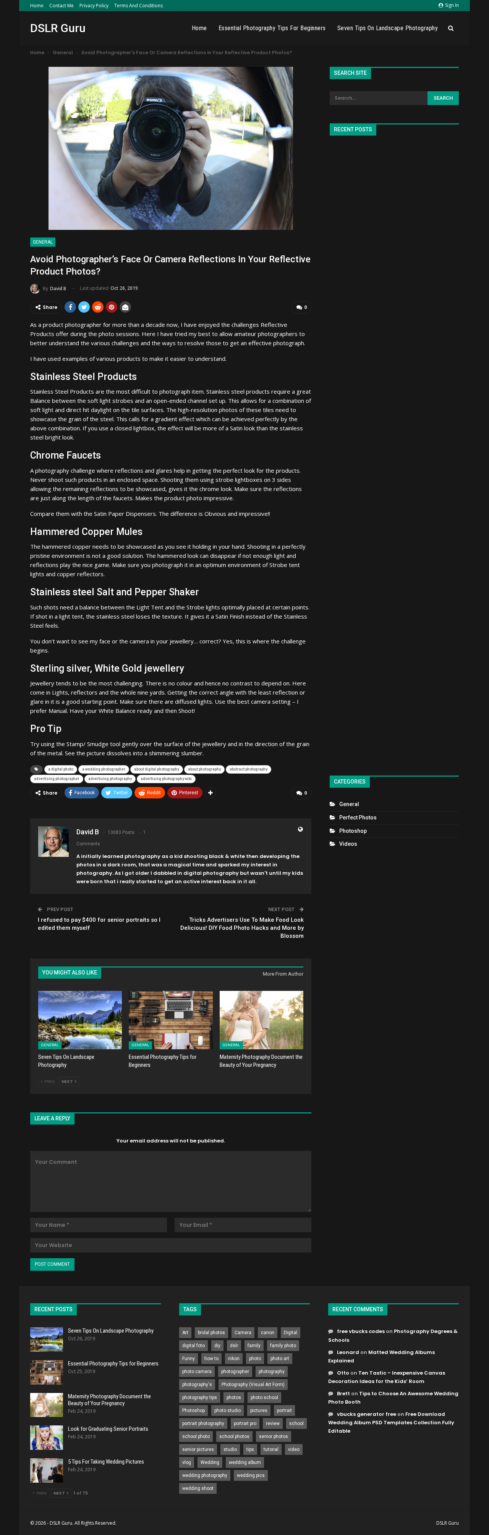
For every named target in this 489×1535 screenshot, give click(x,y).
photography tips (199, 1397)
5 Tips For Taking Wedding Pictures (106, 1461)
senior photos (273, 1436)
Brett (343, 1393)
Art (185, 1332)
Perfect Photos (358, 817)
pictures (258, 1410)
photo (255, 1358)
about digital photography (156, 769)
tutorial (271, 1449)
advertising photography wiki (166, 779)
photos (234, 1397)
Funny (188, 1358)
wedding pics (251, 1475)
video (294, 1449)
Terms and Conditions (138, 5)
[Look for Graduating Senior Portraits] (46, 1437)
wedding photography (204, 1475)
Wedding (210, 1462)
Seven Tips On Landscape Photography (387, 28)
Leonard (348, 1352)
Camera (243, 1332)
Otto (343, 1373)
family (254, 1345)
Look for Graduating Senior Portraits (108, 1428)
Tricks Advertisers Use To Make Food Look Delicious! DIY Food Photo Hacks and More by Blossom (242, 927)
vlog (186, 1462)
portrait (284, 1410)
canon (267, 1332)
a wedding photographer (103, 769)
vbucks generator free (366, 1414)
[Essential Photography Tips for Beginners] (170, 1020)
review (273, 1423)
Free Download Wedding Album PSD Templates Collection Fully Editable (391, 1423)
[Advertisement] (394, 452)
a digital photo (60, 769)
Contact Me (61, 5)
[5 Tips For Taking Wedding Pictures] (46, 1470)
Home (37, 5)
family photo (283, 1345)
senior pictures (198, 1449)
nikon (234, 1358)
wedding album (245, 1462)
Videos (348, 844)
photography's (197, 1384)
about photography (204, 769)
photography (272, 1371)
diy (217, 1345)
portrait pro (245, 1423)
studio (230, 1449)
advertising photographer (56, 779)
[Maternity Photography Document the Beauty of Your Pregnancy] (261, 1020)
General (43, 242)
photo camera (197, 1371)
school (296, 1423)
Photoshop (353, 831)
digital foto (193, 1345)
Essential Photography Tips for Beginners (272, 28)
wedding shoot (198, 1488)
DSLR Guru (58, 28)
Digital (290, 1332)
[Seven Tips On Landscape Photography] (80, 1020)
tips (250, 1449)
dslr (234, 1345)
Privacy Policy (93, 5)
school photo (196, 1436)
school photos (234, 1436)
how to (211, 1358)
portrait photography (203, 1423)
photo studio (227, 1410)
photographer (235, 1371)
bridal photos (211, 1332)
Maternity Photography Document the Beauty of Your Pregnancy (109, 1400)
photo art (279, 1358)
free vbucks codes (361, 1331)
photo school (264, 1397)
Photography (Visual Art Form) (253, 1384)
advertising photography (110, 779)
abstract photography (248, 769)
